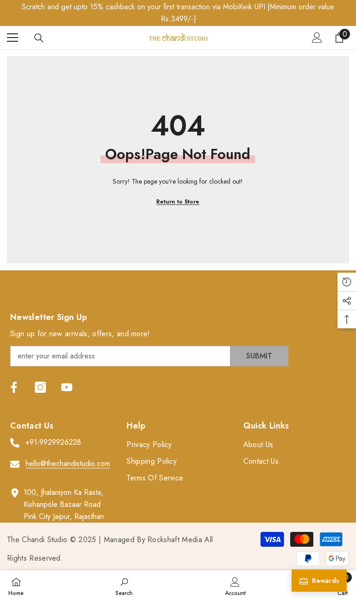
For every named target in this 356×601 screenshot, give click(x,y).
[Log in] (317, 37)
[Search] (38, 38)
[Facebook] (14, 387)
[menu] (12, 37)
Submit (259, 356)
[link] (124, 585)
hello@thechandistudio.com (67, 463)
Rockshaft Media (174, 539)
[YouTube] (66, 387)
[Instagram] (40, 387)
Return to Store (177, 202)
